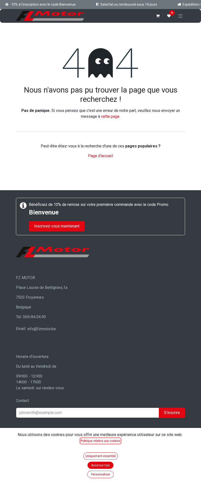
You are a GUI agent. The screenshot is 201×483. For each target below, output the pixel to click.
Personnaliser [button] (100, 474)
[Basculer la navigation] (180, 16)
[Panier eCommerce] (158, 16)
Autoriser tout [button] (100, 465)
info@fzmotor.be (41, 329)
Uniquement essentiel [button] (101, 456)
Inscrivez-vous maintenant (56, 226)
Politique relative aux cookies (100, 441)
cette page (110, 116)
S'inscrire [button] (172, 412)
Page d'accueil (100, 155)
